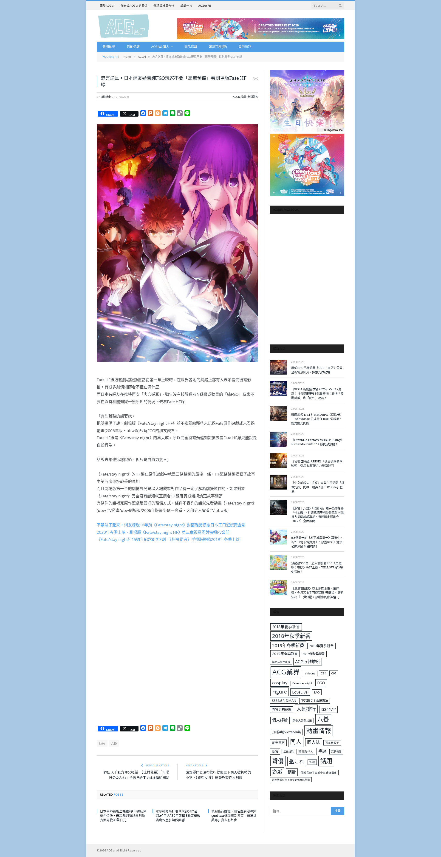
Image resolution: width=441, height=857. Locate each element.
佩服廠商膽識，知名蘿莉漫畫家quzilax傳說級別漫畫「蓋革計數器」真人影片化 (234, 815)
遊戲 (277, 771)
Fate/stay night (302, 683)
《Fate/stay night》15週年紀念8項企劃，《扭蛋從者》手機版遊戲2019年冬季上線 (168, 539)
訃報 (312, 762)
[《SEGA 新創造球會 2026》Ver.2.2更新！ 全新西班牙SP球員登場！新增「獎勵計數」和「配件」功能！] (278, 388)
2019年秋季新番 (313, 654)
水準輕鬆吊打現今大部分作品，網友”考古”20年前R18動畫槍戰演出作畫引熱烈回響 (178, 815)
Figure (279, 691)
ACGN (236, 96)
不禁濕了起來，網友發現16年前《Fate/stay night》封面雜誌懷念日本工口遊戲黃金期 (171, 524)
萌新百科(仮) (218, 46)
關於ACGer (107, 5)
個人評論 (280, 720)
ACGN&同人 (160, 46)
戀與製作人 (305, 751)
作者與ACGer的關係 (134, 5)
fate (102, 743)
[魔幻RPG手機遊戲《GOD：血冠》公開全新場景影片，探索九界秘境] (278, 367)
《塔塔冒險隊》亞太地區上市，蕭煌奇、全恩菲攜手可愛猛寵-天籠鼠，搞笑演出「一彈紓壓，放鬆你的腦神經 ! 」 (317, 592)
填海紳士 (106, 96)
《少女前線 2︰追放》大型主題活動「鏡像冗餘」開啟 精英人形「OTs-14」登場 (317, 487)
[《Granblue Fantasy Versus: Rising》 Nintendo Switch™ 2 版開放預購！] (278, 439)
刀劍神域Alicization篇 (286, 732)
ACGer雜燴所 (307, 661)
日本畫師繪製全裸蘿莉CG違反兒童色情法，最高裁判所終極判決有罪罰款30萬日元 (123, 815)
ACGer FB (204, 5)
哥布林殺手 (332, 743)
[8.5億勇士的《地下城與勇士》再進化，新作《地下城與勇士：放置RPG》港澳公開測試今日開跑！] (278, 537)
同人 (296, 741)
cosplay (279, 683)
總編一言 (186, 5)
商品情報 (190, 46)
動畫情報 (318, 730)
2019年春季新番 (285, 653)
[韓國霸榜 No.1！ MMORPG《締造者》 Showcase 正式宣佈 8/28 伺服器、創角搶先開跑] (278, 413)
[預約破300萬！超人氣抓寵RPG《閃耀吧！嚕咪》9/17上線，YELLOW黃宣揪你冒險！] (278, 562)
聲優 (278, 761)
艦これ (296, 761)
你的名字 (328, 709)
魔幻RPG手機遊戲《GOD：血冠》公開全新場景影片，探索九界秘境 (316, 370)
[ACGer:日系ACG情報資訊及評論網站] (124, 25)
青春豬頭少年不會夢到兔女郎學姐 (291, 779)
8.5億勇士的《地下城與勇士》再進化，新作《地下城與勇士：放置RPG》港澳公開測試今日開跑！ (317, 542)
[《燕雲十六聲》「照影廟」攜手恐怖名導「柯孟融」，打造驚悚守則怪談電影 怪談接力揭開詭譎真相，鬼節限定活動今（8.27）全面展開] (278, 507)
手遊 (322, 751)
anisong (310, 673)
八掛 (114, 743)
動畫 (243, 96)
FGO (321, 682)
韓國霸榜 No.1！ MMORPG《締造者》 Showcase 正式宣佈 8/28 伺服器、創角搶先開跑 (317, 419)
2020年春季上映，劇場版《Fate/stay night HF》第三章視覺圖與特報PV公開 (163, 532)
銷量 (292, 772)
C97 (333, 673)
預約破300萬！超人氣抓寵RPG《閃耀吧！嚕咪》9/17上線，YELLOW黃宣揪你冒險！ (317, 567)
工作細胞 (288, 751)
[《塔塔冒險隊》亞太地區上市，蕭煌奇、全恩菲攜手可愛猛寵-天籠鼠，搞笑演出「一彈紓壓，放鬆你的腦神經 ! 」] (278, 587)
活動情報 (133, 46)
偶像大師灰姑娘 (302, 720)
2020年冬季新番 (281, 662)
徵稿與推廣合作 (163, 5)
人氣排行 (306, 708)
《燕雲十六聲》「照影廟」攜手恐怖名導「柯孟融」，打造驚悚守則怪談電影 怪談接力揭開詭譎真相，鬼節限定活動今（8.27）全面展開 (317, 514)
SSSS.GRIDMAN (284, 700)
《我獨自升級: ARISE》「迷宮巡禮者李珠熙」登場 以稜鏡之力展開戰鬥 (316, 463)
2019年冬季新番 (288, 645)
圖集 (275, 751)
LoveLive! (300, 692)
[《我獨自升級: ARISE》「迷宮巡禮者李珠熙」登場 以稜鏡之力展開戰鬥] (278, 460)
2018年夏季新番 (286, 626)
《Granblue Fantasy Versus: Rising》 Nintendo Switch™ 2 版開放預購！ (317, 442)
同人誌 (313, 742)
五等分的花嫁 (281, 709)
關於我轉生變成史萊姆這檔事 (319, 772)
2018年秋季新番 (291, 635)
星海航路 (244, 46)
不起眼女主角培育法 (314, 701)
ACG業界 (286, 671)
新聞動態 (108, 46)
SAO (317, 692)
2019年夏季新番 (321, 645)
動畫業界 (278, 742)
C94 (323, 673)
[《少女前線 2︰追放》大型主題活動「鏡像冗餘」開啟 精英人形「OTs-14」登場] (278, 482)
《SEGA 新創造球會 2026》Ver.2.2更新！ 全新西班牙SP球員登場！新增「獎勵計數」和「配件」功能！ (317, 393)
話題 (326, 761)
